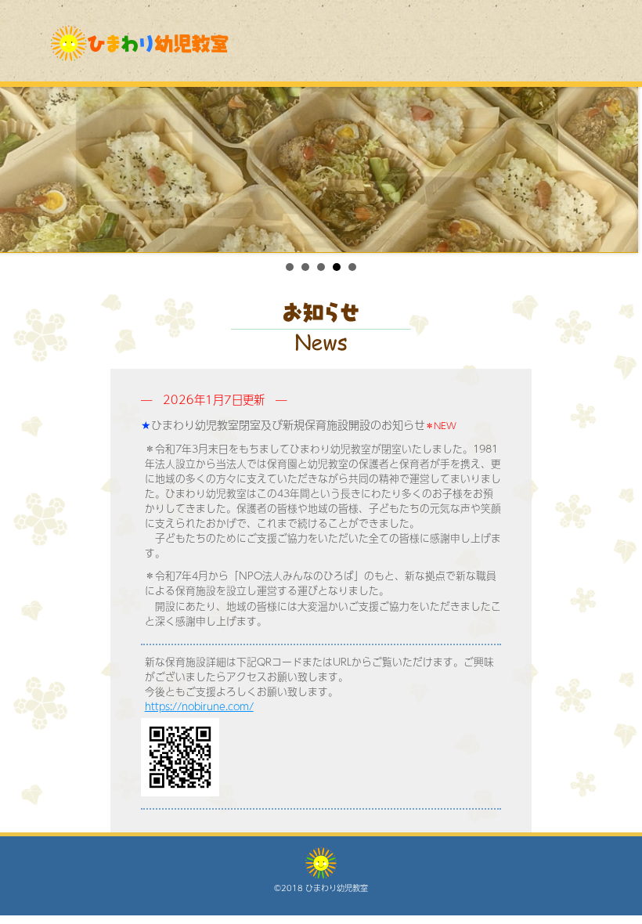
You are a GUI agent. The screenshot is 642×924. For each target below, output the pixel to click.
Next (621, 169)
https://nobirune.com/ (199, 706)
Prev (20, 169)
